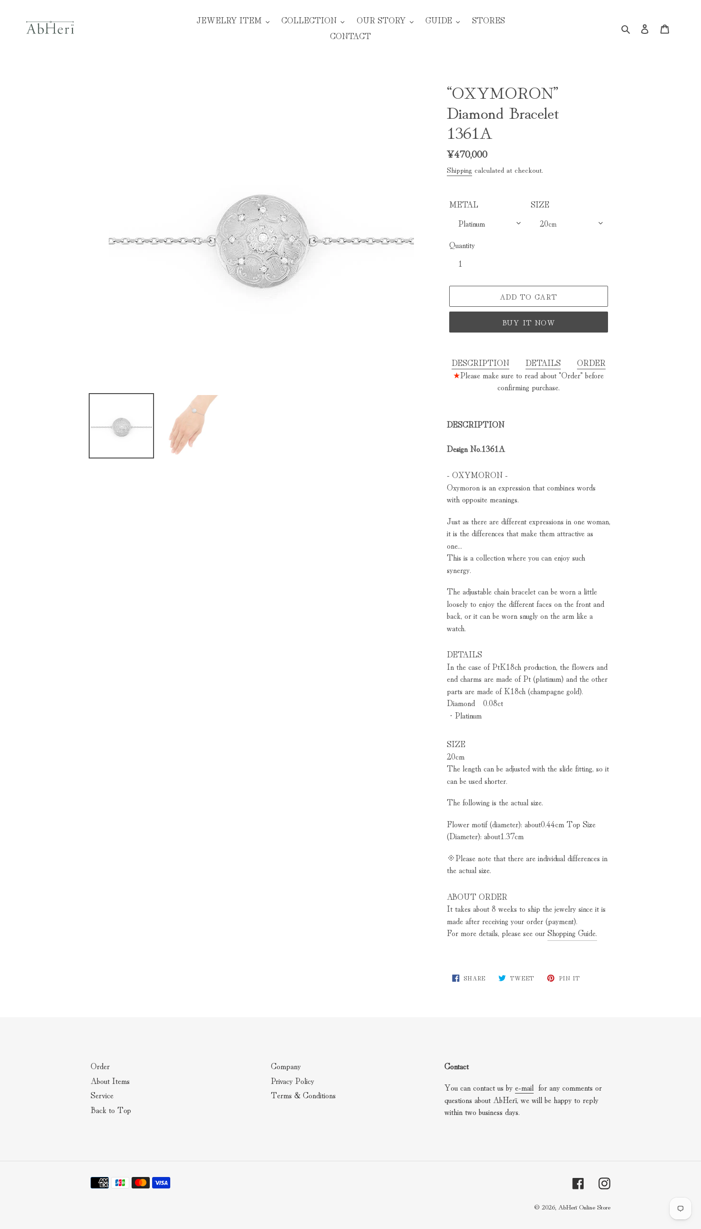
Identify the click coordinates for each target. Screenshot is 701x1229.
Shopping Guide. (572, 932)
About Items (110, 1080)
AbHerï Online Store (584, 1206)
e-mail (524, 1087)
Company (286, 1066)
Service (102, 1095)
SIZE (540, 204)
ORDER (591, 362)
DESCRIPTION (480, 362)
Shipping (459, 169)
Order (100, 1066)
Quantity (462, 244)
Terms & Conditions (303, 1095)
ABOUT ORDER (477, 896)
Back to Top (111, 1109)
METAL (463, 204)
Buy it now (528, 322)
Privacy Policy (292, 1080)
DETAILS (543, 362)
